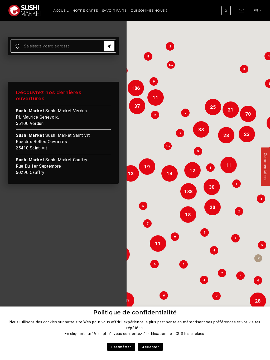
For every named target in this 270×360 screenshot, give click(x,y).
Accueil (61, 10)
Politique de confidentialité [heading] (135, 312)
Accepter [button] (150, 347)
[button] (258, 258)
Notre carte (85, 10)
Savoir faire (114, 10)
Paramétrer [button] (121, 347)
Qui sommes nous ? (149, 10)
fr (256, 10)
